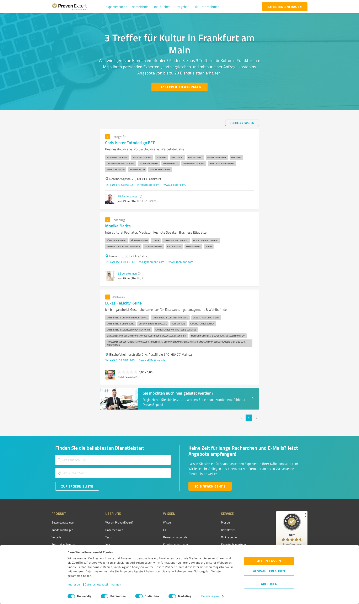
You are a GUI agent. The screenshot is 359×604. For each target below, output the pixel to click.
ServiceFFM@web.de (152, 360)
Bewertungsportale (175, 537)
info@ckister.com (148, 185)
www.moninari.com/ (181, 262)
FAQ (165, 530)
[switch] (104, 596)
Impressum (75, 585)
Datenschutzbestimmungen (103, 585)
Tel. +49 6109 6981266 (120, 360)
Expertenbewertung (233, 544)
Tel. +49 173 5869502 (119, 185)
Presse (225, 522)
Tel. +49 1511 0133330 (120, 262)
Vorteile (56, 537)
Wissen (167, 522)
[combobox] (113, 460)
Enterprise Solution (64, 544)
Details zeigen (210, 596)
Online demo (229, 537)
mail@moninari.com (152, 262)
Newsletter (228, 530)
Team (108, 537)
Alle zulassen (269, 561)
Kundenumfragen (62, 530)
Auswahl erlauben (269, 571)
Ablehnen (269, 584)
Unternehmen (114, 530)
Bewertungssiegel (63, 522)
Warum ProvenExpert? (119, 522)
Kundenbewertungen (176, 544)
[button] (116, 6)
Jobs (108, 544)
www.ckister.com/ (175, 185)
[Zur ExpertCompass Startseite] (78, 6)
